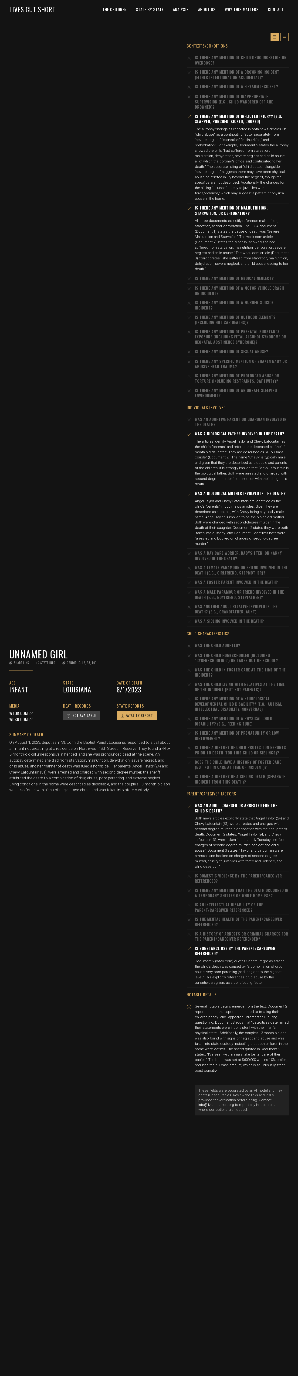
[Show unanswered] (275, 37)
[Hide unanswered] (284, 37)
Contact (276, 9)
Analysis (181, 9)
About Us (207, 9)
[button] (19, 662)
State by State (150, 9)
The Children (114, 9)
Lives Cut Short (32, 9)
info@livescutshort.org (216, 1105)
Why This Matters (242, 9)
